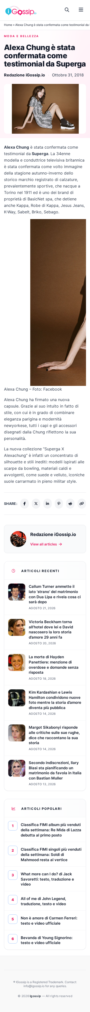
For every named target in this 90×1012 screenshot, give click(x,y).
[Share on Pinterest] (59, 504)
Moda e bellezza (21, 36)
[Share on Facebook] (24, 504)
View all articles (43, 544)
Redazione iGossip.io (24, 74)
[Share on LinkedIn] (47, 504)
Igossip (36, 996)
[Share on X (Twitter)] (36, 504)
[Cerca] (67, 10)
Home (8, 25)
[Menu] (81, 10)
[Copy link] (82, 504)
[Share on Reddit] (70, 504)
